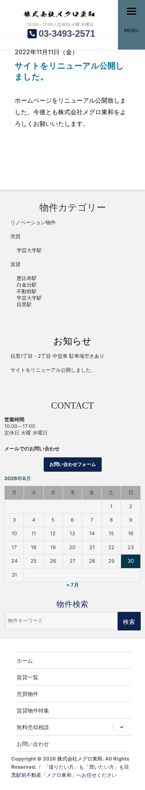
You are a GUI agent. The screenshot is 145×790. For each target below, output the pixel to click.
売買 (15, 236)
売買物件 (27, 693)
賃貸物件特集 (33, 710)
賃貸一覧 (27, 677)
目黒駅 (24, 304)
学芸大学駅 (29, 250)
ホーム (25, 660)
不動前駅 (27, 291)
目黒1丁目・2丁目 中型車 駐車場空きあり (57, 356)
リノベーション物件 (33, 222)
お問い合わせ (33, 743)
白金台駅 (27, 285)
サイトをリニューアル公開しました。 (53, 370)
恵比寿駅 (27, 278)
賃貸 (15, 264)
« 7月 (73, 585)
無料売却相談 (33, 727)
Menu (131, 30)
